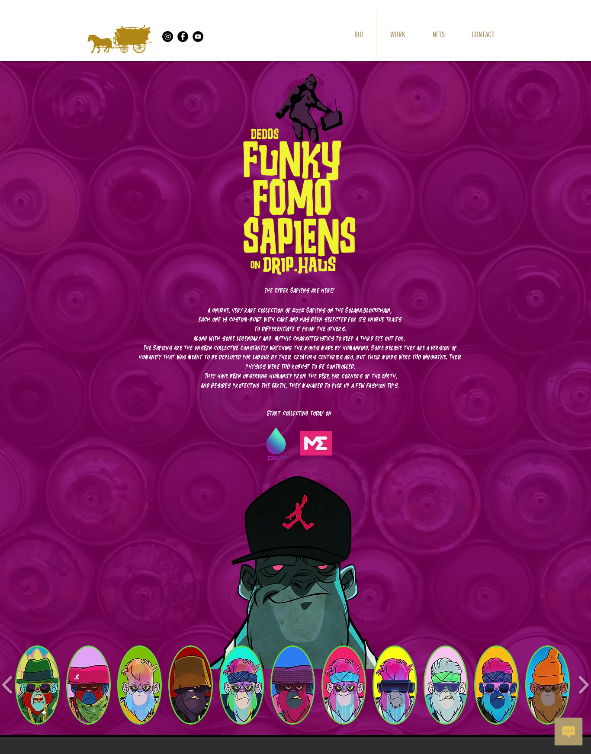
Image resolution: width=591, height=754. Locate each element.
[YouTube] (198, 36)
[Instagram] (167, 36)
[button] (37, 685)
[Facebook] (182, 36)
